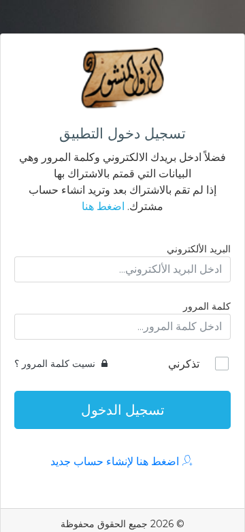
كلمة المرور (207, 306)
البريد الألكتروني (199, 249)
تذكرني (183, 363)
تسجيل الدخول (123, 410)
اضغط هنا (103, 206)
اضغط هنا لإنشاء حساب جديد (116, 461)
